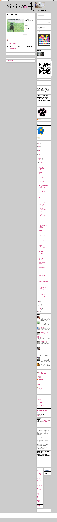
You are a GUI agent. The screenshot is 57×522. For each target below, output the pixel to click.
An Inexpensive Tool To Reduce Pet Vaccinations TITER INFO (40, 500)
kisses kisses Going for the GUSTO (42, 211)
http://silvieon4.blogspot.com (45, 420)
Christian (40, 180)
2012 (39, 153)
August (40, 163)
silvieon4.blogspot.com (46, 423)
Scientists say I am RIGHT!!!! (45, 341)
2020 (39, 143)
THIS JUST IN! (41, 216)
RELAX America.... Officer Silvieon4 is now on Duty (42, 255)
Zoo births (38, 397)
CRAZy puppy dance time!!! (43, 198)
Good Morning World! (42, 236)
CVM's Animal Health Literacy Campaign (43, 238)
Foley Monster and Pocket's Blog (42, 375)
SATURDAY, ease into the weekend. (42, 200)
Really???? (40, 214)
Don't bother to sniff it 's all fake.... (43, 178)
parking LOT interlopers (42, 235)
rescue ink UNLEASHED (42, 284)
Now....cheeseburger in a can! (43, 176)
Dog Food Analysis (40, 480)
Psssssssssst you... (41, 177)
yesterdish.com (40, 391)
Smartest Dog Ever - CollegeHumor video (42, 187)
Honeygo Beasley (11, 38)
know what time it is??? (42, 234)
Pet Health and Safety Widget (42, 410)
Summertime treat (41, 266)
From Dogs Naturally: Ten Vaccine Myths (39, 506)
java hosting (9, 61)
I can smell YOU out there (42, 221)
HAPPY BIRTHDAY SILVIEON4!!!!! (42, 283)
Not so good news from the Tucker (42, 385)
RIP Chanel (40, 164)
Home (21, 53)
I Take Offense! (41, 259)
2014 (39, 150)
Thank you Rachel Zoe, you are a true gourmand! (45, 316)
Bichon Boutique (46, 104)
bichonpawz (40, 372)
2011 (39, 154)
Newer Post (9, 53)
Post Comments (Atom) (23, 56)
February (40, 308)
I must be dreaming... (43, 357)
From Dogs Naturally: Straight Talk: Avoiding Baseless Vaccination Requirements (39, 489)
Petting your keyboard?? (42, 191)
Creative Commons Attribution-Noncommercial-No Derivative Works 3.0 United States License (43, 422)
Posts (39, 16)
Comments (39, 17)
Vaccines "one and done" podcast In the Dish (39, 483)
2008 (39, 311)
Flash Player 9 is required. (40, 415)
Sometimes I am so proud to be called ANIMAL (43, 168)
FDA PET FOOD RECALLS (41, 405)
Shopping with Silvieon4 (42, 262)
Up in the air (40, 241)
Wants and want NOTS (42, 286)
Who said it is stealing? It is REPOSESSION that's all (42, 299)
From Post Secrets (41, 250)
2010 (39, 155)
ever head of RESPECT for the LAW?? (43, 277)
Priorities (42, 347)
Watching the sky (41, 220)
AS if (39, 271)
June (40, 302)
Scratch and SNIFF (41, 289)
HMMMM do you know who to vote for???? (43, 226)
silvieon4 (10, 45)
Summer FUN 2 (41, 230)
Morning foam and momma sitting (43, 185)
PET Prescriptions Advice (39, 479)
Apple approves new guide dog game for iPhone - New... (43, 288)
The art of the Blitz (41, 251)
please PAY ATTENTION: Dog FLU (43, 218)
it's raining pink (41, 169)
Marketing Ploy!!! (41, 194)
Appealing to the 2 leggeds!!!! (43, 206)
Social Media (40, 388)
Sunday (40, 196)
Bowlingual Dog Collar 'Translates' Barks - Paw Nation (43, 246)
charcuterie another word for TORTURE (42, 253)
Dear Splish (42, 327)
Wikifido (38, 400)
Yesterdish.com (39, 399)
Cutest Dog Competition (42, 296)
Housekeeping (41, 190)
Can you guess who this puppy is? (45, 363)
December (40, 158)
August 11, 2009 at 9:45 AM (12, 43)
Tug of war (40, 268)
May (40, 304)
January (40, 309)
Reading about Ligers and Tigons (43, 281)
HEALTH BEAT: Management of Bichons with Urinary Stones (43, 337)
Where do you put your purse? (43, 182)
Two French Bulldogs (41, 387)
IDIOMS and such (41, 204)
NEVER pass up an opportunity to (43, 272)
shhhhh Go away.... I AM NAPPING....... (44, 333)
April (40, 305)
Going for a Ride (41, 222)
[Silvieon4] (45, 469)
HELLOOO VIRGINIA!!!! (42, 227)
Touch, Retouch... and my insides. (43, 242)
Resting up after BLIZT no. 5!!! (43, 247)
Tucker (39, 384)
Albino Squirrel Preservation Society (43, 295)
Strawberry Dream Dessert (41, 391)
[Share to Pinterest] (26, 34)
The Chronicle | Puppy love (42, 280)
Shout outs (40, 263)
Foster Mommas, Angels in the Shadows (43, 202)
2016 (39, 147)
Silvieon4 (46, 468)
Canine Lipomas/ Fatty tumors (39, 503)
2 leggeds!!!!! (41, 208)
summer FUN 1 (41, 231)
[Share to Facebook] (25, 34)
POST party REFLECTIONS (43, 275)
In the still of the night (42, 244)
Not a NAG (40, 188)
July (39, 301)
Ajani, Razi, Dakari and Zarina (43, 205)
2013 (39, 151)
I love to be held (41, 270)
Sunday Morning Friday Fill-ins (42, 376)
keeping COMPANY (42, 174)
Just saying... (40, 172)
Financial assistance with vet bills (40, 486)
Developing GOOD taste (42, 215)
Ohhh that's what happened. (42, 209)
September (40, 162)
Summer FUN (41, 232)
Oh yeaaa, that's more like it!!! (43, 264)
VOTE (27, 28)
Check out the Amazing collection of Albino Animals (43, 291)
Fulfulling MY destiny (42, 267)
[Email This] (23, 34)
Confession (40, 248)
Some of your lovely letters (42, 224)
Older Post (33, 53)
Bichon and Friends (40, 407)
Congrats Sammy (41, 258)
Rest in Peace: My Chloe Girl (42, 373)
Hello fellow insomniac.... (42, 278)
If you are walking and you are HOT (43, 193)
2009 (39, 157)
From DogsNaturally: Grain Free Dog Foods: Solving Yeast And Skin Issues (39, 495)
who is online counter (8, 61)
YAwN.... (40, 297)
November (40, 159)
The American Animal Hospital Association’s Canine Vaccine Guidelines (39, 475)
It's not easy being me (42, 181)
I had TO (40, 173)
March (40, 306)
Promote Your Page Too (47, 470)
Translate (43, 28)
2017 (39, 146)
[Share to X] (24, 34)
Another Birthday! (41, 240)
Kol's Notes (39, 382)
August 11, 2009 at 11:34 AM (12, 48)
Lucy (39, 197)
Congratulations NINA (42, 212)
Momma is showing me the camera (43, 166)
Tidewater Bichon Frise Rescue (41, 402)
